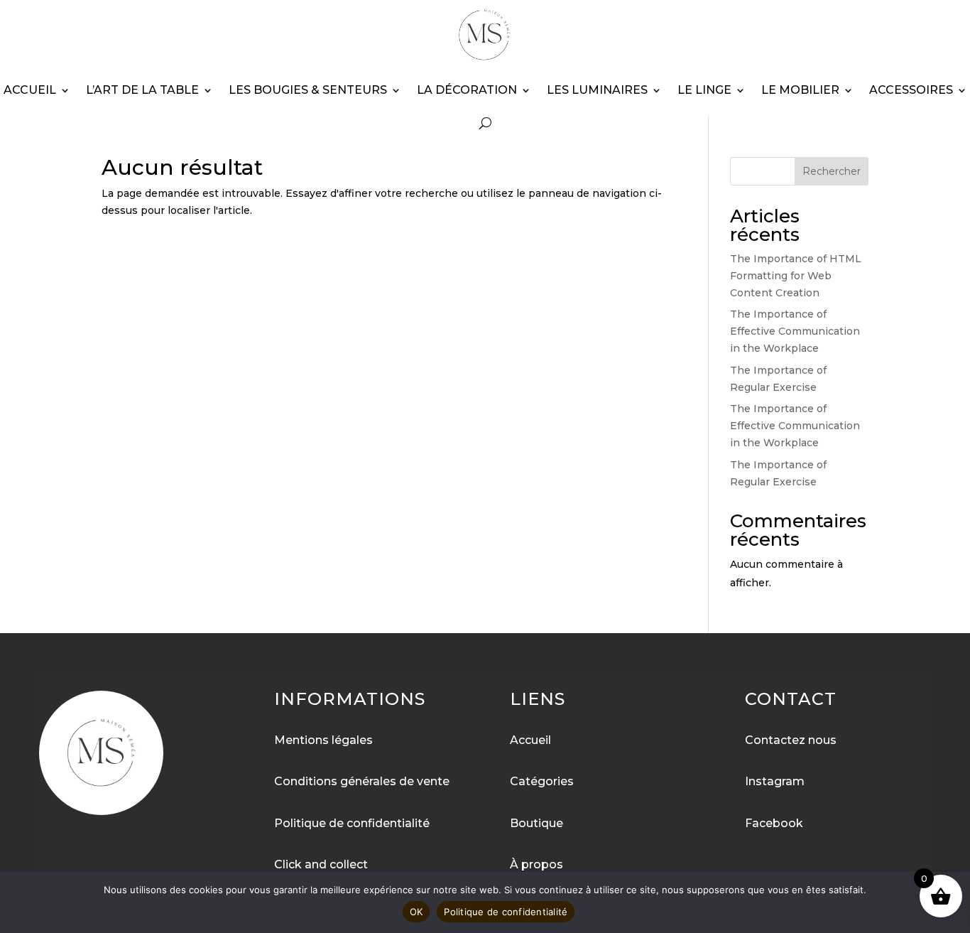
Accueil (30, 90)
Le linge (704, 90)
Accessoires (911, 90)
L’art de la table (142, 90)
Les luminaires (597, 90)
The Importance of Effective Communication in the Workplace (795, 331)
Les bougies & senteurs (308, 90)
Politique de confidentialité (505, 911)
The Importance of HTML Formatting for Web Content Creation (795, 275)
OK (416, 911)
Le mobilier (800, 90)
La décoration (467, 90)
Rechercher (831, 171)
